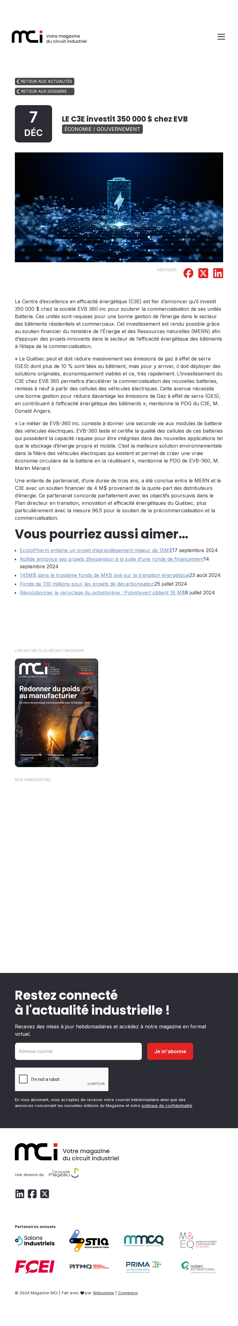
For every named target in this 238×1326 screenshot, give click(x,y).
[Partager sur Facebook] (188, 274)
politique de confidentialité (167, 1105)
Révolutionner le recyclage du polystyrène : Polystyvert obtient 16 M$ (102, 592)
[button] (220, 36)
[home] (49, 36)
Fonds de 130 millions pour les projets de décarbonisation (87, 584)
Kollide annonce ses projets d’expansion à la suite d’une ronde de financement (112, 559)
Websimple (103, 1293)
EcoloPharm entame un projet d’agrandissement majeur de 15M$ (96, 550)
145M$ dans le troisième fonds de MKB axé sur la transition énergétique (104, 575)
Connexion (128, 1293)
